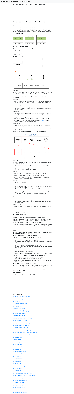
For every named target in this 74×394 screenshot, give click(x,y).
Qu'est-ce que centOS (17, 363)
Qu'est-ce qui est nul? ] (17, 341)
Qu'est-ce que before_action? (19, 366)
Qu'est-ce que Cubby (17, 337)
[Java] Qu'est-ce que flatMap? (19, 308)
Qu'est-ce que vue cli (17, 383)
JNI (40, 208)
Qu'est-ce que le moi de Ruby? (19, 387)
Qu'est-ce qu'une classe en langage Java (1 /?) (22, 330)
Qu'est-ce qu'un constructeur (19, 382)
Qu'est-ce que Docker (17, 368)
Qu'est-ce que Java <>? (18, 299)
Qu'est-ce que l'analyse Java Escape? (20, 320)
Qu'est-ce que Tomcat (17, 371)
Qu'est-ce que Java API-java (18, 306)
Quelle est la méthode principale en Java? (21, 335)
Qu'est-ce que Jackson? (18, 346)
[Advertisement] (60, 94)
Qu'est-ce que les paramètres (19, 354)
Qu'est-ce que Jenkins (17, 349)
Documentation (4, 1)
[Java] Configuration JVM (18, 339)
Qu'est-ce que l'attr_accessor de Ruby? (20, 392)
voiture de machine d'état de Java (19, 377)
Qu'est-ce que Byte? (17, 370)
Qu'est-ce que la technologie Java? (20, 304)
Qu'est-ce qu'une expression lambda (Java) (21, 325)
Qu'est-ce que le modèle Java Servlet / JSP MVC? (22, 373)
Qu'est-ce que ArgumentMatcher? (19, 351)
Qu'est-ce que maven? (17, 344)
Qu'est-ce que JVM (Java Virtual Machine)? (19, 1)
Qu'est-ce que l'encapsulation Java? (20, 303)
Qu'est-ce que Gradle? (17, 359)
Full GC (43, 120)
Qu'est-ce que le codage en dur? (19, 389)
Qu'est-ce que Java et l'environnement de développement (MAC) (25, 332)
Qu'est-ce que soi (16, 347)
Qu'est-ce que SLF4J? (17, 356)
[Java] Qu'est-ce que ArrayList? (19, 310)
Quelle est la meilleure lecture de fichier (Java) (22, 328)
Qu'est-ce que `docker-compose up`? (20, 380)
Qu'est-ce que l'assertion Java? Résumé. (21, 311)
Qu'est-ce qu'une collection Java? (19, 313)
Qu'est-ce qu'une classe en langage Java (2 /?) (22, 334)
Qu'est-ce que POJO (17, 361)
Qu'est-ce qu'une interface (18, 385)
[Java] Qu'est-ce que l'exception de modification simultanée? (25, 323)
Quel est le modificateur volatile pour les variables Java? (24, 375)
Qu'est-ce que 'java (17, 298)
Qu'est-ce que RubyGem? (18, 365)
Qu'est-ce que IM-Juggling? (18, 353)
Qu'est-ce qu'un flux (17, 390)
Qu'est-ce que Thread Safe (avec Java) (20, 322)
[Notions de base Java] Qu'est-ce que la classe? (22, 318)
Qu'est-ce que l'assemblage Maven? (20, 378)
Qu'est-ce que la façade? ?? (18, 358)
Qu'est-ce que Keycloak (17, 342)
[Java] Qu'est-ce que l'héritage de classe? (21, 316)
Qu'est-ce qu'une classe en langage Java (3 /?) (22, 327)
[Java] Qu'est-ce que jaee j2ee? (19, 315)
